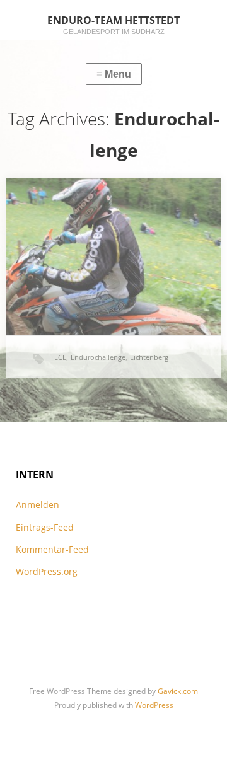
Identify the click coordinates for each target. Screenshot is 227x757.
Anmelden (37, 505)
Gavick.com (178, 691)
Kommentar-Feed (52, 549)
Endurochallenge (98, 357)
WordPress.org (47, 571)
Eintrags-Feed (45, 527)
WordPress (154, 705)
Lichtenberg (149, 357)
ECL (60, 357)
